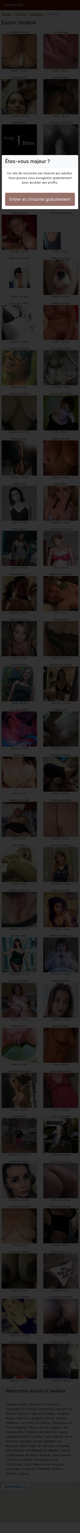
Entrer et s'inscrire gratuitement (40, 199)
